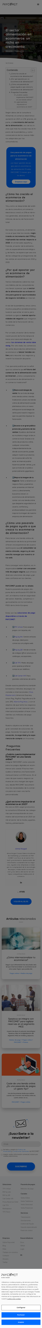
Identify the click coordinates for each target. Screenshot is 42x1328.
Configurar (21, 1308)
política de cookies (14, 1299)
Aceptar (21, 1322)
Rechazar (21, 1315)
